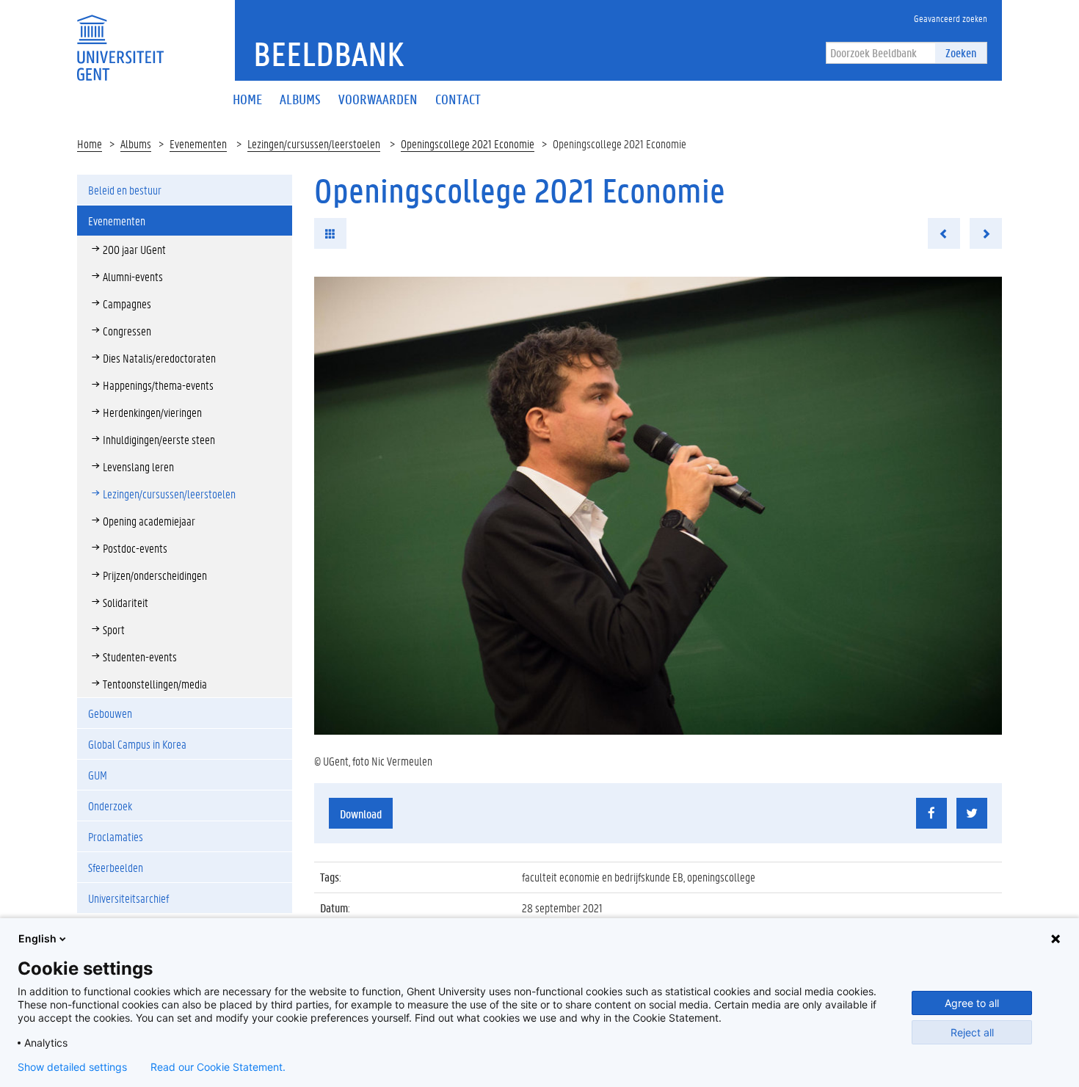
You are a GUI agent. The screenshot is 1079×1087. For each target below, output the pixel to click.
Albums (135, 143)
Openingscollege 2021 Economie (467, 143)
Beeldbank (328, 53)
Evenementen (198, 143)
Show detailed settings (72, 1067)
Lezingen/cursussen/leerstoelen (313, 143)
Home (89, 143)
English (37, 938)
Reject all (972, 1032)
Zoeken (960, 52)
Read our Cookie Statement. (218, 1067)
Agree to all (972, 1003)
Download (361, 813)
